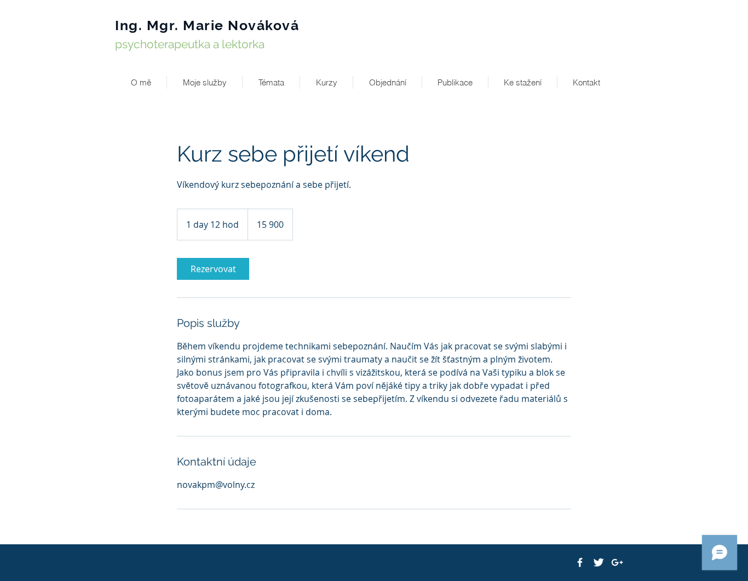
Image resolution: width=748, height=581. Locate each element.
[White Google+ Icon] (617, 562)
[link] (213, 269)
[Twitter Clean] (598, 562)
